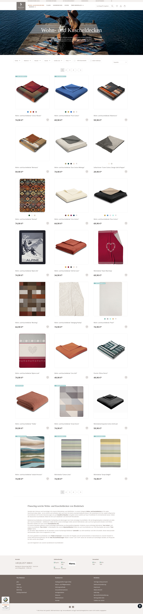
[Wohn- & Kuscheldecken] (37, 5)
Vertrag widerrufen (99, 598)
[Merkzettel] (117, 6)
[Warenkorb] (124, 6)
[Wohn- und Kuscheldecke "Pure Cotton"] (71, 92)
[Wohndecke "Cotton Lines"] (71, 452)
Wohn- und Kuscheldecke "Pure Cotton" (66, 116)
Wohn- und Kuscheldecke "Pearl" (104, 323)
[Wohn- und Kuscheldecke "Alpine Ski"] (32, 247)
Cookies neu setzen (99, 600)
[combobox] (103, 6)
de (111, 0)
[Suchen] (112, 6)
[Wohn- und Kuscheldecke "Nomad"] (32, 195)
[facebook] (73, 607)
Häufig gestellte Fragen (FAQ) (63, 582)
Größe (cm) (57, 60)
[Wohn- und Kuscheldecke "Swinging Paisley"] (71, 299)
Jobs (18, 582)
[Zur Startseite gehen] (21, 6)
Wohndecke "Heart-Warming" (103, 271)
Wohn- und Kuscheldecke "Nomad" (26, 219)
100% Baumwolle (81, 60)
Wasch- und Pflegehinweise (62, 584)
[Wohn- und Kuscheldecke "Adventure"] (111, 92)
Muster (36, 60)
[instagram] (70, 607)
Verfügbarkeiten (59, 592)
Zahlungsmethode (60, 587)
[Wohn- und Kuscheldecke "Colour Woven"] (32, 92)
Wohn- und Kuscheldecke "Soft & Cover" (66, 271)
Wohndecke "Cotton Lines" (62, 474)
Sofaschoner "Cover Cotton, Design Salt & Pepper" (109, 167)
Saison (46, 60)
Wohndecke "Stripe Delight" (102, 474)
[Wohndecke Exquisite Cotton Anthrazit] (111, 401)
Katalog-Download (22, 592)
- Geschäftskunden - (99, 0)
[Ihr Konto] (121, 6)
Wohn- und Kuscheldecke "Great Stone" (66, 424)
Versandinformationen (61, 590)
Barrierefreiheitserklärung (101, 595)
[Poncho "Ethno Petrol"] (111, 351)
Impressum (97, 587)
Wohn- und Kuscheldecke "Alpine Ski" (26, 271)
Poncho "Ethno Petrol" (101, 373)
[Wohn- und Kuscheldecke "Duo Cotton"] (111, 195)
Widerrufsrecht (98, 590)
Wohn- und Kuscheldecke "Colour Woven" (28, 116)
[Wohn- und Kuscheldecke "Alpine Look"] (32, 351)
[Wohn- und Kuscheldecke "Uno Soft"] (71, 351)
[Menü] (8, 598)
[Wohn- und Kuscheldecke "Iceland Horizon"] (32, 452)
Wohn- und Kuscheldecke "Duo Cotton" (106, 219)
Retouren (57, 595)
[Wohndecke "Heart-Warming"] (111, 247)
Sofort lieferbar (96, 60)
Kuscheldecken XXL (53, 523)
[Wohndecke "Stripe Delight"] (111, 452)
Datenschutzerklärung (100, 584)
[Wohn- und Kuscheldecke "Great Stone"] (71, 401)
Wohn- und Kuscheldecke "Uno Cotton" (66, 219)
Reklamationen (59, 598)
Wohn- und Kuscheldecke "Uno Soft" (65, 373)
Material (26, 60)
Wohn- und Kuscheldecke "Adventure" (105, 116)
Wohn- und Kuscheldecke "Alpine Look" (27, 373)
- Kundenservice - (85, 0)
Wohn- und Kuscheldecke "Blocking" (26, 323)
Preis (67, 60)
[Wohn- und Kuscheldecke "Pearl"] (111, 299)
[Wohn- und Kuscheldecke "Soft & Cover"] (71, 247)
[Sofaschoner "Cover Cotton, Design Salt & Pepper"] (111, 144)
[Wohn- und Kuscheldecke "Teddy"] (32, 401)
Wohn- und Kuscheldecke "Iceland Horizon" (28, 474)
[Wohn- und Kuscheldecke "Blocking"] (32, 299)
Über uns (19, 587)
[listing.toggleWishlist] (47, 119)
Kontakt (19, 584)
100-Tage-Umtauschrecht (101, 582)
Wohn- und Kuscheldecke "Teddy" (25, 424)
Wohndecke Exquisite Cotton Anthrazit (106, 424)
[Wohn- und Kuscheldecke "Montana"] (32, 144)
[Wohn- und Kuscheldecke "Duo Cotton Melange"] (71, 144)
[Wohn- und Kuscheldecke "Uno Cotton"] (71, 195)
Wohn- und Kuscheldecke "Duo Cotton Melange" (69, 167)
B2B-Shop (19, 590)
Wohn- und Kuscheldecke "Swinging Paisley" (68, 323)
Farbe (16, 60)
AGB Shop (96, 592)
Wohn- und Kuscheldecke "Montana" (26, 167)
